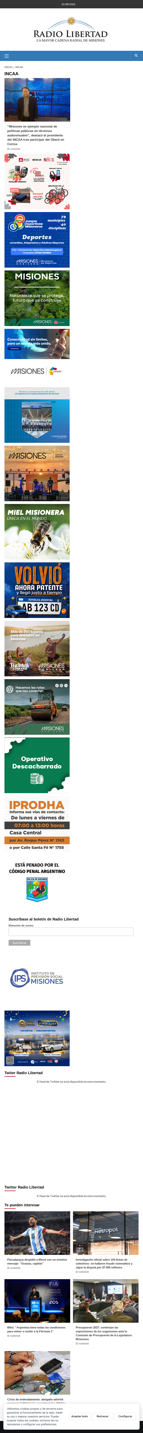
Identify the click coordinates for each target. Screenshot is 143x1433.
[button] (8, 55)
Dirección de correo (21, 925)
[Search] (136, 55)
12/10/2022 (15, 149)
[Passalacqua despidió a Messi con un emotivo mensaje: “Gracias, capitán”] (37, 1233)
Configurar (125, 1416)
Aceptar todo (79, 1416)
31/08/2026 (15, 1268)
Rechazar (103, 1416)
